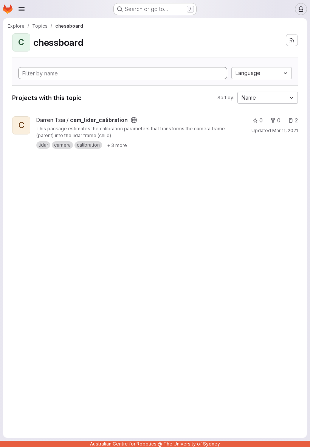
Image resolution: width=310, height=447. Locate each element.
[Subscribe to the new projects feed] (292, 40)
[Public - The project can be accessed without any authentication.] (134, 120)
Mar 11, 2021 (285, 130)
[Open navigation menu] (22, 9)
